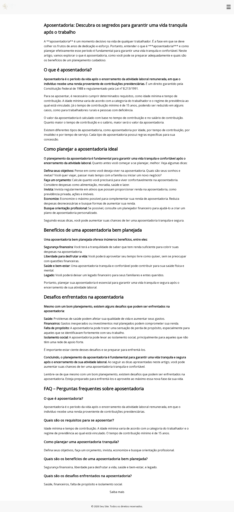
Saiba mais (117, 492)
